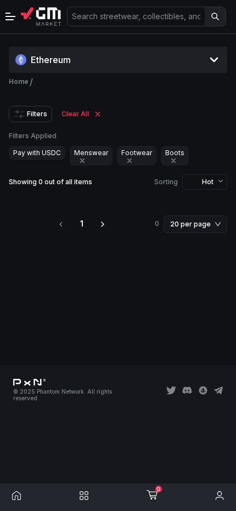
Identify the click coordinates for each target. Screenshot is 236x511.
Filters (37, 114)
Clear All (75, 114)
